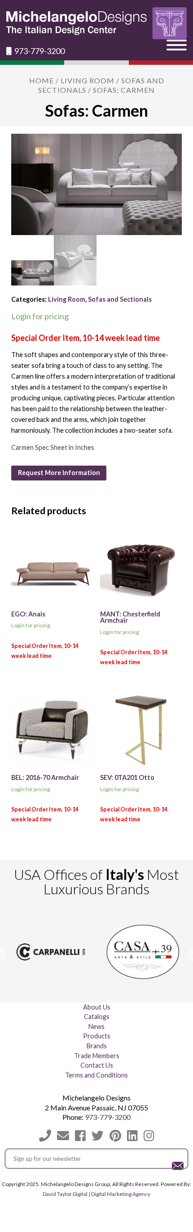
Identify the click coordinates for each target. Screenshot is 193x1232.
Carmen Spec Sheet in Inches (52, 447)
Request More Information (59, 472)
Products (96, 1036)
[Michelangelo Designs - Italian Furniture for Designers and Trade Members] (96, 23)
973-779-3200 (39, 51)
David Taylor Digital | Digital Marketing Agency (96, 1194)
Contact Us (96, 1065)
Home (41, 80)
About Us (96, 1007)
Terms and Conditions (96, 1075)
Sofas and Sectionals (120, 299)
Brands (97, 1046)
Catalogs (97, 1016)
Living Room (87, 80)
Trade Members (96, 1056)
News (96, 1026)
